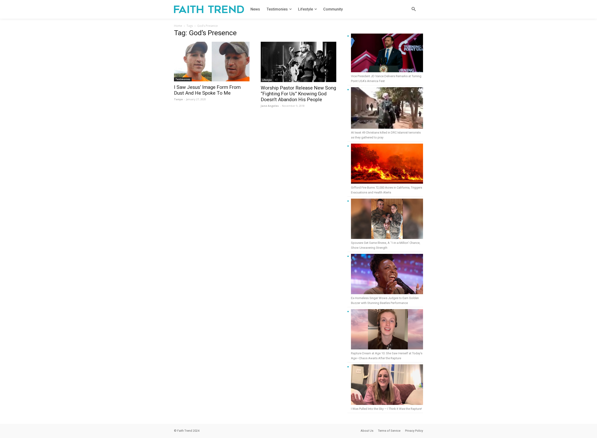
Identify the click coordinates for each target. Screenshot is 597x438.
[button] (413, 9)
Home (178, 26)
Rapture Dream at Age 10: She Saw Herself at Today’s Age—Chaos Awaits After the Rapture (386, 356)
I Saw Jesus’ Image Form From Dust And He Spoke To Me (207, 90)
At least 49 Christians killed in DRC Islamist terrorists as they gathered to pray (386, 135)
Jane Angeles (270, 105)
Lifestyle (267, 80)
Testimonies (182, 79)
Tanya (178, 99)
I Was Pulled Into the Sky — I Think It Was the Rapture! (386, 408)
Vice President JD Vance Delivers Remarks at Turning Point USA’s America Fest (386, 78)
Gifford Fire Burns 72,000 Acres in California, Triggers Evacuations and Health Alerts (386, 190)
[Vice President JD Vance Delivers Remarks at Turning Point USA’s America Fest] (387, 54)
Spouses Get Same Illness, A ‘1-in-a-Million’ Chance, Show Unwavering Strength (385, 245)
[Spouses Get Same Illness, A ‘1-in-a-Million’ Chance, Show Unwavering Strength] (387, 219)
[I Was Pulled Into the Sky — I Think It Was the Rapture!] (387, 385)
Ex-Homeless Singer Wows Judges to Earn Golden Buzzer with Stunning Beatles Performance (385, 300)
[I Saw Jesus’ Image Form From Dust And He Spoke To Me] (212, 61)
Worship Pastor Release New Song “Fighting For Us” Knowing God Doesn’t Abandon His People (298, 93)
